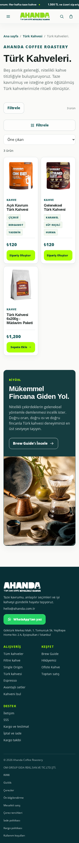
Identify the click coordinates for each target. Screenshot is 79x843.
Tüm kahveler (13, 654)
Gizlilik (7, 782)
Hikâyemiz (48, 660)
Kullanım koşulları (14, 835)
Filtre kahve (12, 660)
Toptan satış (50, 674)
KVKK (7, 775)
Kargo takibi (12, 740)
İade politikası (12, 820)
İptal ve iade (13, 733)
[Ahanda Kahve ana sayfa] (34, 16)
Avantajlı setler (14, 687)
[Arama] (61, 16)
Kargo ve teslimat (16, 726)
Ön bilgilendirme (14, 798)
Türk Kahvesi (32, 36)
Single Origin (13, 667)
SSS (6, 720)
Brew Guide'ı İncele (30, 443)
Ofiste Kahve (50, 667)
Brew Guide (50, 654)
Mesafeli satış (12, 805)
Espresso (10, 680)
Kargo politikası (13, 828)
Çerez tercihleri (13, 813)
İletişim (9, 713)
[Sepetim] (70, 16)
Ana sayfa (11, 36)
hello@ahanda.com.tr (19, 608)
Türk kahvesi (13, 674)
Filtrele (13, 107)
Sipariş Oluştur (20, 255)
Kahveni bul (12, 694)
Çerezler (9, 790)
